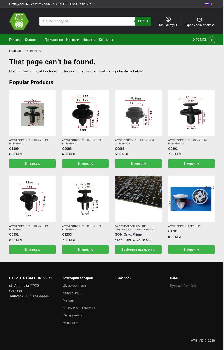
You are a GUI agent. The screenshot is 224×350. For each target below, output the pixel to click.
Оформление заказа (199, 25)
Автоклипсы (18, 140)
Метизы (69, 300)
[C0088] (85, 113)
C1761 (173, 231)
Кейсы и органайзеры (79, 308)
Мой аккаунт (168, 25)
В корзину (32, 163)
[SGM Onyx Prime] (138, 199)
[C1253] (85, 199)
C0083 (119, 148)
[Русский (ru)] (207, 4)
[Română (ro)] (212, 4)
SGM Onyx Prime (128, 234)
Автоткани (70, 322)
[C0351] (32, 199)
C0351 (14, 234)
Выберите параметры (138, 249)
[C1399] (32, 113)
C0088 (67, 148)
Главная (15, 50)
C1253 (67, 234)
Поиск (143, 21)
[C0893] (191, 113)
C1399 (14, 148)
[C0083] (138, 113)
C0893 (173, 148)
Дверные (194, 226)
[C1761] (191, 199)
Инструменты (73, 315)
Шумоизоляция (144, 229)
